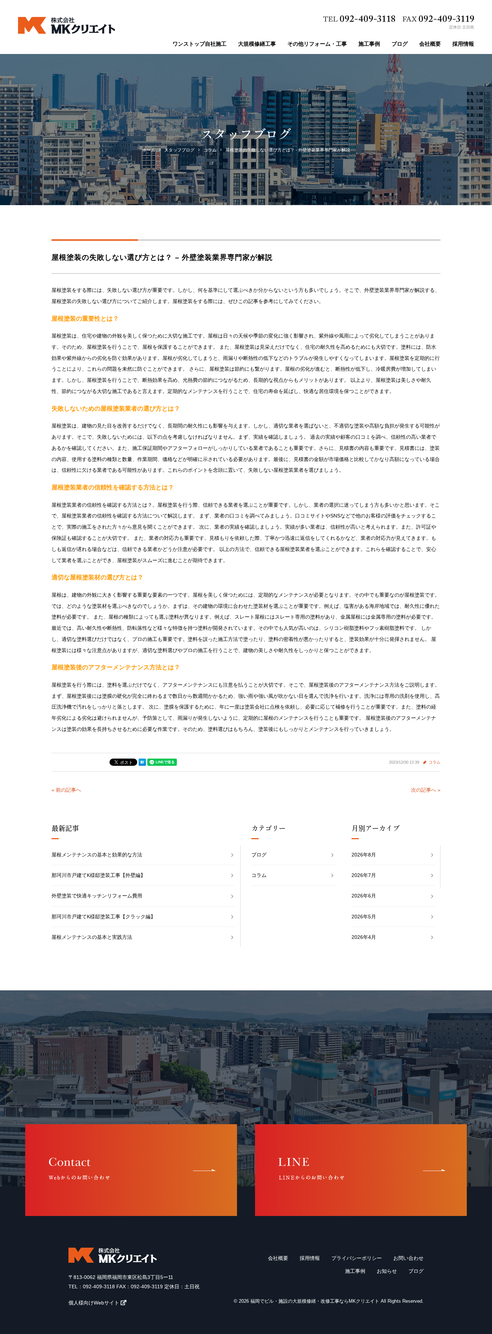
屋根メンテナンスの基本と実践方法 (92, 937)
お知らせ (387, 1271)
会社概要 (430, 44)
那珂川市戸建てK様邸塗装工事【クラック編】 (104, 916)
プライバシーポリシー (356, 1258)
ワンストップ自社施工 (200, 44)
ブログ (400, 44)
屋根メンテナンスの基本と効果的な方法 (97, 855)
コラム (434, 762)
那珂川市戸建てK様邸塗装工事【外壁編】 (99, 875)
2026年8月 (364, 855)
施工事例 (369, 44)
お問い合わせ (408, 1258)
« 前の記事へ (66, 790)
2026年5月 (364, 916)
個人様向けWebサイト (93, 1303)
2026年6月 (364, 896)
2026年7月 (364, 875)
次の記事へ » (425, 790)
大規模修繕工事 (257, 44)
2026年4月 (364, 937)
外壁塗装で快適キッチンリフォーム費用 (97, 896)
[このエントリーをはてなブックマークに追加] (142, 762)
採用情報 (463, 44)
